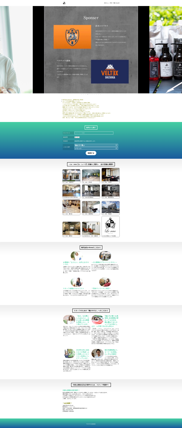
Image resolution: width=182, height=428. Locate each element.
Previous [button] (1, 49)
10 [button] (100, 94)
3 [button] (85, 94)
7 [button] (94, 94)
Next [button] (180, 49)
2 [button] (83, 94)
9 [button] (98, 94)
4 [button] (88, 94)
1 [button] (81, 94)
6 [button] (92, 94)
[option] (91, 49)
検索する (91, 153)
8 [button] (96, 94)
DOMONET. (93, 423)
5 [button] (90, 94)
